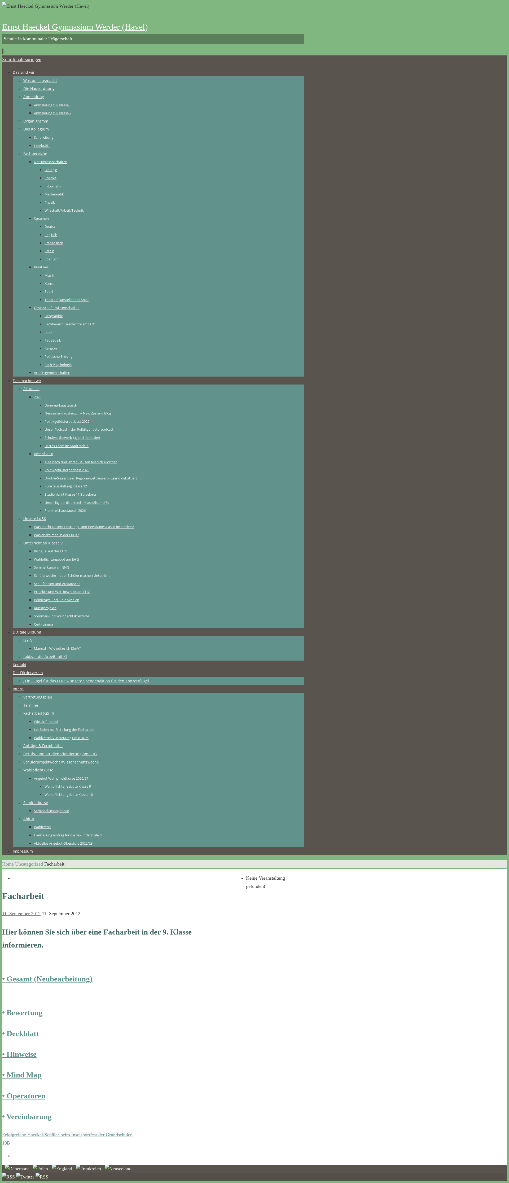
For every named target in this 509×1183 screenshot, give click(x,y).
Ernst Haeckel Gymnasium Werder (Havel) (75, 27)
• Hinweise (19, 1054)
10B (6, 1143)
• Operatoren (23, 1096)
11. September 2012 (21, 913)
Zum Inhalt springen (21, 59)
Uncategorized (29, 864)
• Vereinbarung (27, 1116)
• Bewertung (22, 1012)
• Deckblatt (20, 1033)
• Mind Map (22, 1075)
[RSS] (9, 1177)
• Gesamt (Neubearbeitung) (47, 979)
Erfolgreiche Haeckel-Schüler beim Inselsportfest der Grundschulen (67, 1134)
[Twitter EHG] (26, 1177)
